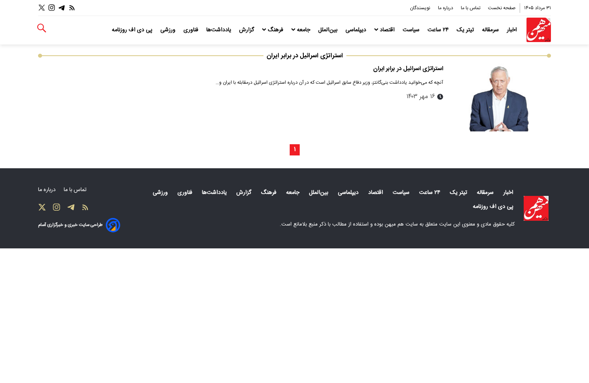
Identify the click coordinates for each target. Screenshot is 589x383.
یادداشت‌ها (219, 30)
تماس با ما (471, 8)
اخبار (512, 30)
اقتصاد (387, 30)
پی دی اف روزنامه (133, 30)
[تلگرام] (61, 7)
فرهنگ (275, 30)
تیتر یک (466, 30)
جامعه (303, 30)
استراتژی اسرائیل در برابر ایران (408, 69)
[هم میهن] (538, 30)
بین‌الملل (328, 30)
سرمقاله (491, 30)
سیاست (412, 30)
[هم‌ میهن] (536, 208)
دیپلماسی (356, 30)
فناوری (192, 30)
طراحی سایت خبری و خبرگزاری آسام (70, 225)
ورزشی (168, 30)
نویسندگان (421, 8)
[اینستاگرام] (51, 7)
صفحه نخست (502, 8)
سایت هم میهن (401, 224)
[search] (41, 28)
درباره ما (446, 8)
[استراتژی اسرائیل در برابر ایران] (500, 97)
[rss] (72, 7)
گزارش (247, 30)
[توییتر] (41, 7)
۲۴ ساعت (439, 30)
